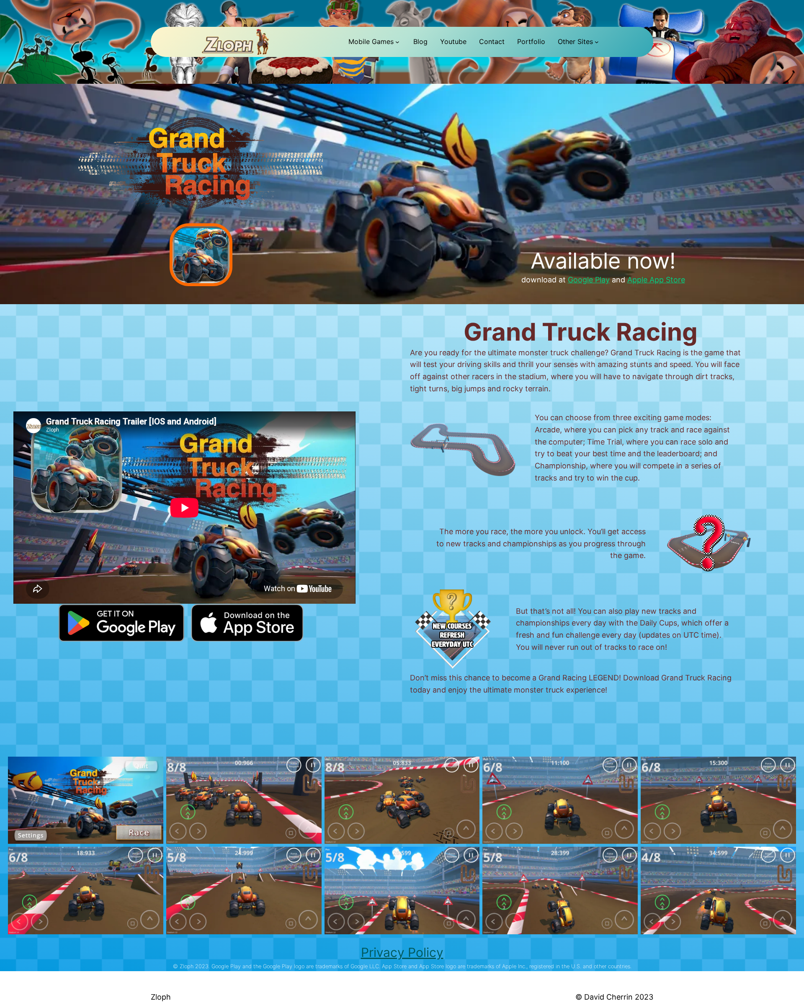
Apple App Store (656, 279)
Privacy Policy (402, 952)
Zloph (161, 997)
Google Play (589, 279)
